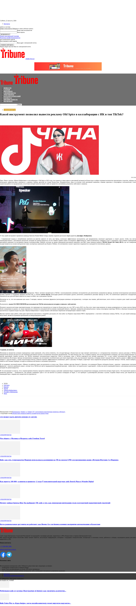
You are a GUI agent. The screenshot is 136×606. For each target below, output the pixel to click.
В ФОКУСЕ (8, 98)
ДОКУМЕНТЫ (9, 94)
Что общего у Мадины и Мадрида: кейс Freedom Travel (22, 438)
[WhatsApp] (10, 120)
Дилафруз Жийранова (11, 392)
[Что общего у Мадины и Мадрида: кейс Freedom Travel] (10, 433)
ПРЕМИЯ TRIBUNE (11, 99)
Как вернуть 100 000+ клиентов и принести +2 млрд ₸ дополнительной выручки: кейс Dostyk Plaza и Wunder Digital (47, 481)
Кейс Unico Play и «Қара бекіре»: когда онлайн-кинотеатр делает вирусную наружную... (35, 603)
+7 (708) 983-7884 (5, 546)
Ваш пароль (21, 32)
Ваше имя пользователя (24, 30)
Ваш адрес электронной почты (27, 43)
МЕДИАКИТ (8, 101)
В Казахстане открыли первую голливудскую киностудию (30, 413)
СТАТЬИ (7, 89)
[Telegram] (16, 120)
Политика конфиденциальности (10, 38)
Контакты (7, 24)
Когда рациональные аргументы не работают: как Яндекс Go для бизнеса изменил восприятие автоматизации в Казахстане (50, 524)
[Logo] (6, 85)
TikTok (6, 388)
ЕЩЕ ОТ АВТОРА (30, 417)
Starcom (6, 387)
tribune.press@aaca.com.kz (8, 549)
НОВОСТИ (7, 88)
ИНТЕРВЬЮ (8, 91)
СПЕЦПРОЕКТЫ (10, 93)
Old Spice (7, 385)
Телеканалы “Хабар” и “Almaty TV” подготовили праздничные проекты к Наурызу (39, 412)
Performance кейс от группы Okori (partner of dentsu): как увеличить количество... (33, 591)
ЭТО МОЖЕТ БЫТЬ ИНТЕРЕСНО (12, 417)
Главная (2, 106)
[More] (23, 120)
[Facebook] (3, 120)
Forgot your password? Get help (9, 36)
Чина (5, 393)
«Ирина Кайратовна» (10, 390)
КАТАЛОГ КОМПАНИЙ (12, 96)
